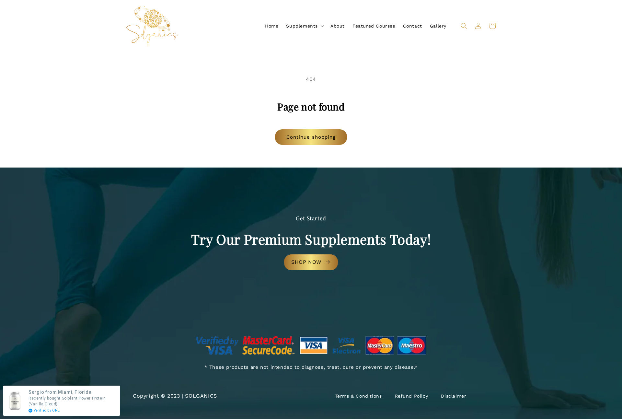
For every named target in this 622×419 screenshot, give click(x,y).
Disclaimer (453, 396)
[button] (304, 26)
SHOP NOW (306, 262)
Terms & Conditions (358, 396)
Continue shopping (311, 137)
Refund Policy (411, 396)
